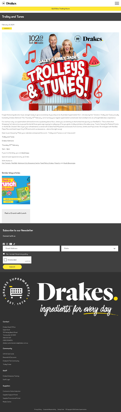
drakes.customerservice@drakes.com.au (15, 343)
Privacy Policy (38, 409)
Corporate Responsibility (49, 409)
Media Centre (7, 402)
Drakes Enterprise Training (11, 376)
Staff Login (6, 379)
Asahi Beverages (69, 163)
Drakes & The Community (11, 361)
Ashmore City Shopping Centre (29, 163)
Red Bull (14, 163)
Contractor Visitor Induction (11, 391)
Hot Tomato (6, 163)
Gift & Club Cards (8, 354)
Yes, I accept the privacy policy (17, 254)
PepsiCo (57, 163)
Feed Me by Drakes (47, 163)
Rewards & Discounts (9, 357)
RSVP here (25, 153)
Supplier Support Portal (10, 395)
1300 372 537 (7, 338)
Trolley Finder (7, 364)
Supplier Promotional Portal (11, 398)
